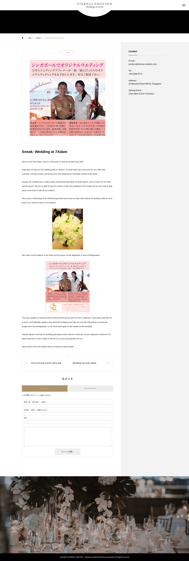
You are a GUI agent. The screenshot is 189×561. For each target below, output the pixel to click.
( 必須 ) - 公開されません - (36, 410)
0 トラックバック (90, 388)
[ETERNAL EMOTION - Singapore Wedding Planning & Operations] (94, 5)
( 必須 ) (35, 402)
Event (68, 52)
